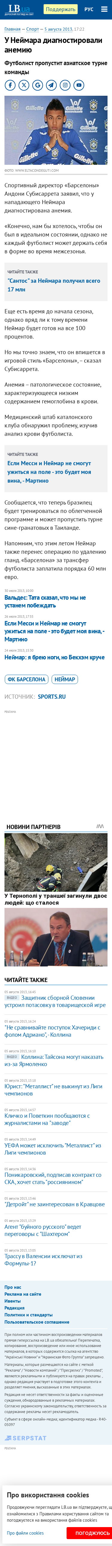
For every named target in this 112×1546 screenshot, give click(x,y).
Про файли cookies (25, 1533)
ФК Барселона (26, 679)
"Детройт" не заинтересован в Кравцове (54, 1204)
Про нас (12, 1287)
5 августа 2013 (58, 29)
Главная (12, 29)
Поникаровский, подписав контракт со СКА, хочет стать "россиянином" (53, 1178)
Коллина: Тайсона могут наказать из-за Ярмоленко (53, 1060)
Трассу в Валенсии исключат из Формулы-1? (43, 1259)
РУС (89, 9)
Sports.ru (52, 696)
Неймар (65, 679)
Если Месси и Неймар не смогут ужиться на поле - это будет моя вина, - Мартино (49, 471)
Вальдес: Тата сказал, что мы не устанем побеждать (45, 601)
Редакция (14, 1308)
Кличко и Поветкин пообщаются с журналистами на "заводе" (47, 1119)
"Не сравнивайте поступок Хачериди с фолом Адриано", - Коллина (52, 1030)
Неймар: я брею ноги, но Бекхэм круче (54, 657)
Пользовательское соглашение (36, 1322)
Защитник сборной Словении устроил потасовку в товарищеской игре (54, 1001)
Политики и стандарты (28, 1315)
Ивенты (12, 1301)
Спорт (32, 29)
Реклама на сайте (22, 1294)
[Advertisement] (56, 758)
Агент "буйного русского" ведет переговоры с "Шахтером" (42, 1230)
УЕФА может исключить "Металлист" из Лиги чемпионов (52, 1148)
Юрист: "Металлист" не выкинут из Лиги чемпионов (53, 1089)
